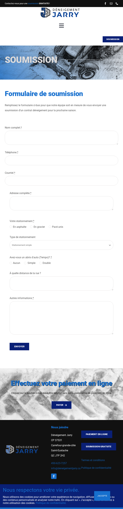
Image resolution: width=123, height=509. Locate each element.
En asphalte (19, 226)
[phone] (117, 3)
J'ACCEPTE (102, 496)
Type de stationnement (22, 237)
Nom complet (13, 127)
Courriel (10, 172)
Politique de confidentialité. (51, 503)
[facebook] (105, 3)
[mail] (111, 3)
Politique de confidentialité (96, 467)
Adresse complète (20, 193)
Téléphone (11, 152)
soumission (33, 3)
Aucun (16, 262)
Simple (31, 262)
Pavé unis (57, 226)
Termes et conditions (93, 460)
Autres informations (22, 298)
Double (47, 262)
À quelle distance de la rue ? (25, 273)
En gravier (39, 226)
